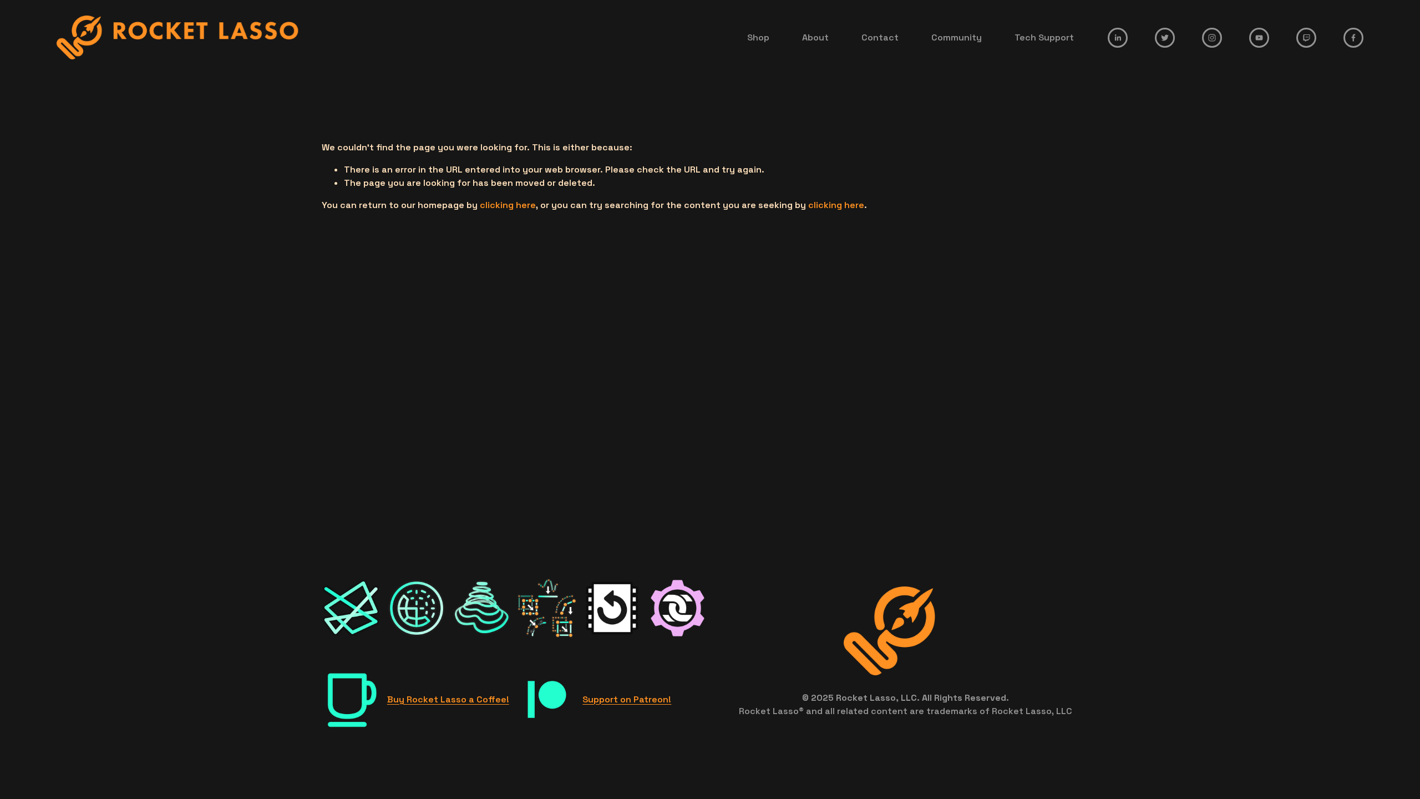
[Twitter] (1165, 38)
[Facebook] (1353, 38)
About (815, 37)
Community (956, 37)
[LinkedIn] (1118, 38)
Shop (758, 37)
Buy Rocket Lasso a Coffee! (448, 699)
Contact (880, 37)
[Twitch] (1306, 38)
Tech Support (1044, 37)
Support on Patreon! (626, 699)
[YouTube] (1259, 38)
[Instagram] (1212, 38)
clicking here (508, 205)
